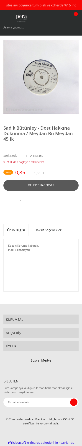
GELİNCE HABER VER (41, 185)
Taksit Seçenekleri (49, 230)
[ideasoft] (17, 442)
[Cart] (75, 18)
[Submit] (73, 402)
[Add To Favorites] (20, 198)
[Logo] (21, 18)
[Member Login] (65, 18)
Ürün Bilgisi (16, 230)
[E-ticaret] (40, 442)
